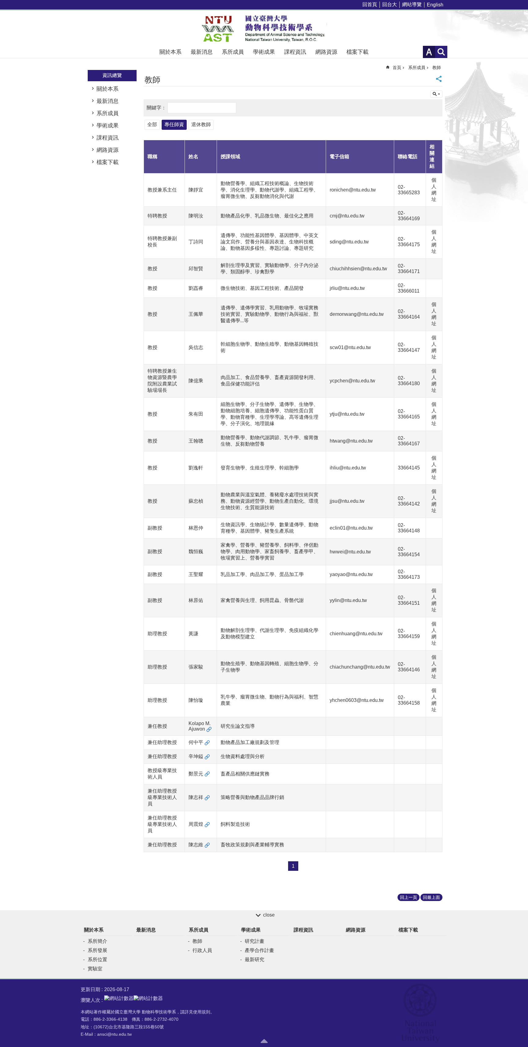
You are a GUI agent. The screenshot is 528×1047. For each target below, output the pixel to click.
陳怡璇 (196, 700)
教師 (436, 67)
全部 (152, 124)
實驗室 (95, 968)
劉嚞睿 (196, 288)
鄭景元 (196, 773)
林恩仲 (196, 528)
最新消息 (202, 52)
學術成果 (264, 52)
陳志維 (196, 844)
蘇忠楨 (196, 501)
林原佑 (196, 600)
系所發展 (97, 950)
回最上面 (431, 897)
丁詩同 (196, 241)
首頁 (397, 67)
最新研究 (254, 959)
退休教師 (201, 124)
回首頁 (369, 4)
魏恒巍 (196, 551)
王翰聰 (196, 440)
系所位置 (97, 959)
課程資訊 (295, 52)
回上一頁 (408, 897)
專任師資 (174, 124)
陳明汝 (196, 215)
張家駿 (196, 666)
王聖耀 (196, 574)
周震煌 (196, 824)
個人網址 (433, 189)
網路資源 (326, 52)
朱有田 (196, 414)
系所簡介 (97, 941)
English (435, 4)
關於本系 (171, 52)
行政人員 (202, 950)
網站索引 (441, 52)
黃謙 (193, 633)
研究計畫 (254, 941)
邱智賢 (196, 268)
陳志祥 (196, 797)
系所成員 (233, 52)
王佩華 (196, 314)
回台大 (389, 4)
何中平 (196, 742)
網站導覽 (412, 4)
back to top (264, 1041)
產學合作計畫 (259, 950)
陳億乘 (196, 380)
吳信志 (196, 347)
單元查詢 (436, 94)
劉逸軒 (196, 467)
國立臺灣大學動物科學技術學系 (264, 28)
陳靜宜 (196, 189)
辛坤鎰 (196, 756)
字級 (429, 52)
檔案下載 (357, 52)
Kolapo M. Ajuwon (200, 726)
